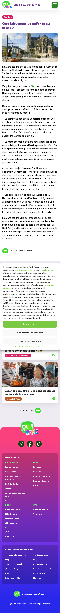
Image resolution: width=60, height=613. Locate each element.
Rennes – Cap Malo (41, 476)
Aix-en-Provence (40, 509)
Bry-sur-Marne (11, 467)
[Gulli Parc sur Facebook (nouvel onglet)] (30, 444)
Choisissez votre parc (27, 5)
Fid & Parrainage (40, 564)
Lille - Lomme (11, 514)
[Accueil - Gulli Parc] (7, 5)
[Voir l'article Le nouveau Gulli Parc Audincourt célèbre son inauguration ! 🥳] (53, 355)
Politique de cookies (21, 346)
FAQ (35, 559)
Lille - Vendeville (12, 518)
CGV (7, 573)
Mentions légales (38, 346)
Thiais (8, 501)
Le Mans (37, 471)
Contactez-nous (40, 555)
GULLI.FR (42, 594)
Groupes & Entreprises (15, 555)
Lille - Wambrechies (14, 523)
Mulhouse (9, 532)
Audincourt (10, 536)
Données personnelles (43, 569)
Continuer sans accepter (30, 332)
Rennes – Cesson (41, 481)
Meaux (8, 488)
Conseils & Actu (13, 399)
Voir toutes (26, 410)
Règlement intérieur (14, 578)
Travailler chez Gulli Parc (15, 564)
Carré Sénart (11, 471)
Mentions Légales (13, 569)
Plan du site (38, 578)
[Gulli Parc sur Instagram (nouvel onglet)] (21, 444)
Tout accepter (30, 324)
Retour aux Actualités (23, 250)
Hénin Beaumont (12, 509)
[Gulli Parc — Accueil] (30, 428)
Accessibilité (39, 573)
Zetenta (46, 603)
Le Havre (37, 467)
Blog (7, 559)
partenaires (47, 270)
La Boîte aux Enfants (25, 270)
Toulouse (37, 514)
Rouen (36, 485)
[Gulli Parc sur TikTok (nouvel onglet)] (39, 444)
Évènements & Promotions (17, 355)
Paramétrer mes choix (30, 341)
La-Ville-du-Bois (12, 484)
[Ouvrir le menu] (55, 5)
